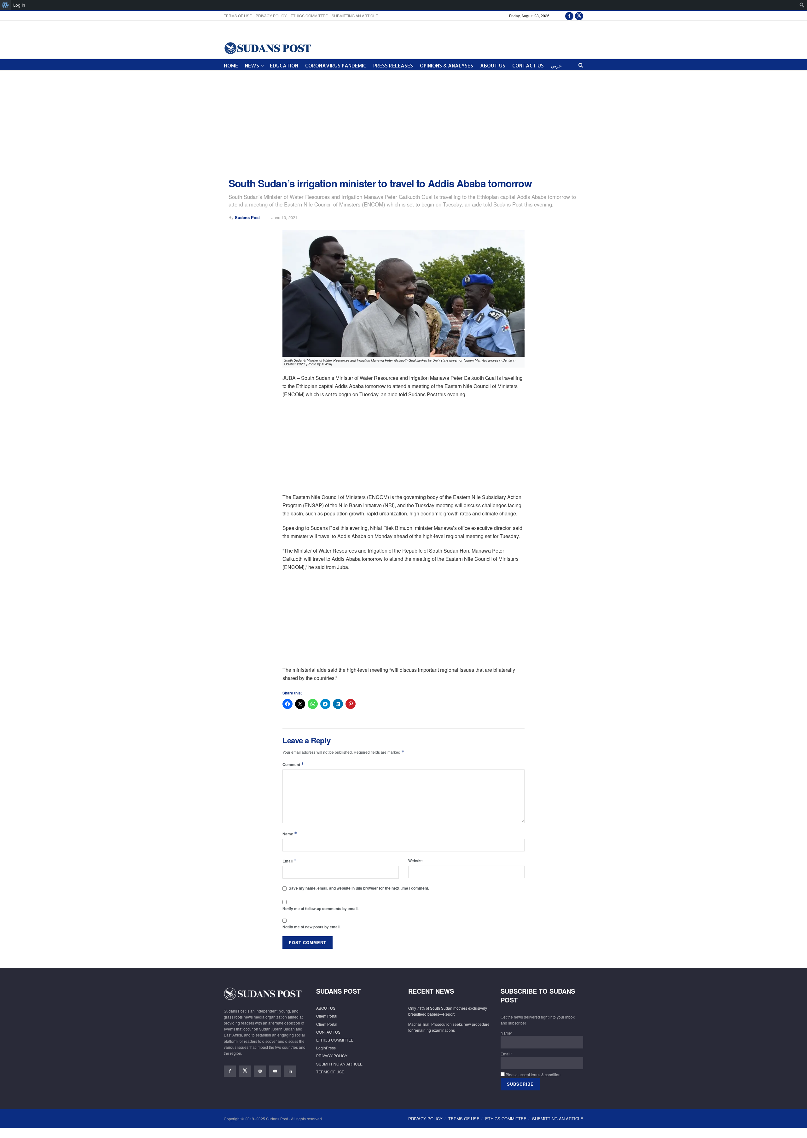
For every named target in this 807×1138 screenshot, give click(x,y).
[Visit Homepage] (267, 47)
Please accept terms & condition (532, 1074)
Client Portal (326, 1016)
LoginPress (326, 1047)
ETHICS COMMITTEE (309, 15)
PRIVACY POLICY (271, 15)
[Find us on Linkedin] (290, 1071)
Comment (293, 764)
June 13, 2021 (284, 217)
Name (289, 834)
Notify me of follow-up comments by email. (320, 908)
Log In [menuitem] (19, 5)
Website (415, 860)
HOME (231, 65)
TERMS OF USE (238, 15)
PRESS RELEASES (393, 65)
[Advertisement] (403, 124)
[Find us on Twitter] (579, 15)
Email (289, 861)
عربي (556, 65)
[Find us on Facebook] (569, 15)
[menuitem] (5, 5)
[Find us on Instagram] (260, 1071)
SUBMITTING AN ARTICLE (355, 15)
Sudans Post (247, 217)
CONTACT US (528, 65)
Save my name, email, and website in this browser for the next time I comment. (359, 888)
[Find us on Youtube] (275, 1071)
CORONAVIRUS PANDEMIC (335, 65)
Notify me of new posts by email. (311, 927)
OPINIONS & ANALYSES (446, 65)
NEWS (252, 65)
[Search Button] (580, 64)
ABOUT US (492, 65)
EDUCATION (284, 65)
